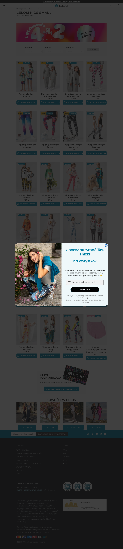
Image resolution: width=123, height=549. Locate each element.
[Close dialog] (106, 245)
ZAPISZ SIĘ (85, 289)
